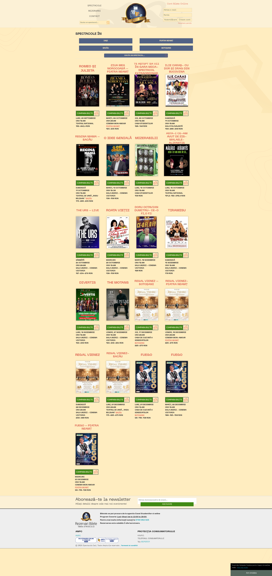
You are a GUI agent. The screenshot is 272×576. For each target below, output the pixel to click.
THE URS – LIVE (87, 210)
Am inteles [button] (251, 573)
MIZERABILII (146, 138)
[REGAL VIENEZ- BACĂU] (118, 377)
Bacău (106, 48)
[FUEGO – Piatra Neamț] (87, 449)
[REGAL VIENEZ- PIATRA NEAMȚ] (177, 305)
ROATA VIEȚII (118, 210)
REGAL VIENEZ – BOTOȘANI (146, 283)
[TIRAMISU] (177, 232)
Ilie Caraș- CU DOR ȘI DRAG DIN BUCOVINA (176, 68)
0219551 (145, 542)
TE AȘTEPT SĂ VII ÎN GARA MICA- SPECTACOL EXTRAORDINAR (146, 69)
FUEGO (146, 355)
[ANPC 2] (107, 542)
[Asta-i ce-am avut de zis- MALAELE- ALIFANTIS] (177, 160)
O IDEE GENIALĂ (118, 138)
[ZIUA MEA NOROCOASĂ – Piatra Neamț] (118, 90)
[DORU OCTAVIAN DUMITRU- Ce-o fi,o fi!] (146, 232)
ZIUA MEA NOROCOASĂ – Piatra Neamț (118, 68)
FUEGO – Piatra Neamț (87, 427)
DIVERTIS (87, 282)
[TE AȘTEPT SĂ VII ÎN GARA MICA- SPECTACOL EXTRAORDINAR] (146, 90)
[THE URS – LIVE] (87, 232)
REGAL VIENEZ (87, 355)
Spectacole (95, 6)
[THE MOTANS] (118, 305)
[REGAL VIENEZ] (87, 377)
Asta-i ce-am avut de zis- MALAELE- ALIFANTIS (177, 138)
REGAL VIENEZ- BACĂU (117, 355)
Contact (94, 16)
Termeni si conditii (129, 545)
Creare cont (184, 20)
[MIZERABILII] (146, 160)
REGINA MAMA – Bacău (87, 138)
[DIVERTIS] (87, 305)
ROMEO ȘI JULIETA (87, 68)
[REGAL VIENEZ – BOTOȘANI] (146, 305)
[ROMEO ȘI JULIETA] (87, 90)
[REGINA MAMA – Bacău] (87, 160)
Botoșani (166, 48)
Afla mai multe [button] (242, 567)
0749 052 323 (142, 520)
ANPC (78, 536)
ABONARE (167, 504)
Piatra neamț (166, 41)
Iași (106, 41)
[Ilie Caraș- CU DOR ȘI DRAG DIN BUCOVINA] (177, 90)
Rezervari (94, 11)
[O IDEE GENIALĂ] (118, 160)
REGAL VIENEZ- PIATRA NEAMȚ (176, 283)
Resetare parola (184, 23)
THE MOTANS (118, 282)
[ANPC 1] (86, 542)
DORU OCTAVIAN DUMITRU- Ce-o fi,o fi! (147, 210)
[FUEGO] (146, 377)
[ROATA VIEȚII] (118, 232)
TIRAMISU (177, 210)
